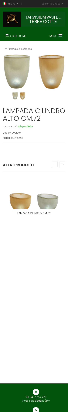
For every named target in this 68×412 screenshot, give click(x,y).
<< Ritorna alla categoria (18, 49)
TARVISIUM (17, 137)
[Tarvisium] (34, 18)
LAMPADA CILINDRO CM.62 (34, 213)
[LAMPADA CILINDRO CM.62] (34, 190)
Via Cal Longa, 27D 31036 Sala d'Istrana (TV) (36, 398)
